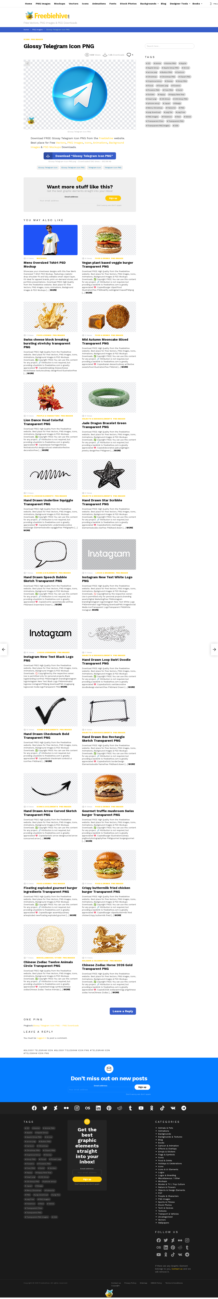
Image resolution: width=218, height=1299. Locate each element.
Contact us (177, 1269)
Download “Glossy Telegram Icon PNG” (84, 156)
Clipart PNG (185, 77)
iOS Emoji (165, 99)
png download (154, 112)
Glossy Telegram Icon (47, 168)
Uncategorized (165, 1217)
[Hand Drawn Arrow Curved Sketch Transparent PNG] (51, 788)
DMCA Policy (156, 1283)
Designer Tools (179, 3)
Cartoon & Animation (168, 1145)
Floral (150, 86)
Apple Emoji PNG (171, 68)
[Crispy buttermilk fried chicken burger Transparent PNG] (109, 865)
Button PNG (167, 72)
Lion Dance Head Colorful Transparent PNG (43, 422)
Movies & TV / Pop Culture (171, 1184)
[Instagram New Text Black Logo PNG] (51, 634)
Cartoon (180, 72)
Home (28, 3)
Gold (180, 90)
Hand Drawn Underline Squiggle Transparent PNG (48, 502)
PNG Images (43, 3)
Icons (85, 3)
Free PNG (168, 90)
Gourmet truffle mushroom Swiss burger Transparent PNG (108, 812)
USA (176, 126)
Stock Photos (128, 3)
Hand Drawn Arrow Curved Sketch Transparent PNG (50, 812)
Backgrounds (148, 3)
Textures (162, 1211)
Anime (158, 63)
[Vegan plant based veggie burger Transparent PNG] (109, 240)
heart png (152, 99)
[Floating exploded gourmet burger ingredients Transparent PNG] (51, 865)
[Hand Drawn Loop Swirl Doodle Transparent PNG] (109, 634)
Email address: (71, 197)
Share (27, 63)
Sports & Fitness (166, 1202)
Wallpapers (163, 1223)
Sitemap (143, 1283)
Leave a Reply (123, 1011)
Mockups (59, 3)
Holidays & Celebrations (95, 961)
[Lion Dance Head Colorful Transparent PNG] (51, 397)
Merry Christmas (155, 108)
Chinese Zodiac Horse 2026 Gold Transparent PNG (107, 967)
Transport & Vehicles (168, 1214)
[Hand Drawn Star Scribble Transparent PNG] (109, 474)
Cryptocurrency (154, 81)
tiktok (188, 117)
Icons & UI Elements (46, 573)
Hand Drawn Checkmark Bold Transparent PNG (46, 735)
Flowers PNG (153, 90)
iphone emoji (153, 103)
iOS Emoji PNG (181, 99)
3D (149, 63)
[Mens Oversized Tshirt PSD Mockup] (51, 240)
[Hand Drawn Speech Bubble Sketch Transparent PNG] (51, 554)
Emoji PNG (182, 81)
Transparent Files (155, 121)
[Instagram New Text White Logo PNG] (109, 554)
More (53, 290)
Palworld (171, 108)
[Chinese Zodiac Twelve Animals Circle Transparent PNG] (51, 939)
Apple (183, 63)
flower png (163, 86)
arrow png (152, 72)
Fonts (112, 3)
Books (196, 3)
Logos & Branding (105, 573)
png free (181, 112)
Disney (170, 81)
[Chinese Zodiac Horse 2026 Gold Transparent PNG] (109, 939)
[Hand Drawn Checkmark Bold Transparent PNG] (51, 711)
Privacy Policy (130, 1283)
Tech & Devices (165, 1208)
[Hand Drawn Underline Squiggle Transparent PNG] (51, 474)
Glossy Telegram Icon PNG (73, 168)
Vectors (73, 3)
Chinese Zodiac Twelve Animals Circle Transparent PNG (48, 964)
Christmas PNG (168, 77)
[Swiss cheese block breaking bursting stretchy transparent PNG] (51, 317)
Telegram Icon (94, 168)
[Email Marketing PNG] (3, 649)
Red (178, 117)
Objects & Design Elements (97, 419)
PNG (182, 108)
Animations (99, 3)
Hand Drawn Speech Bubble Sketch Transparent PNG (45, 579)
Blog (163, 3)
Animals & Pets (165, 1128)
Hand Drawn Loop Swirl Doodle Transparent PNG (106, 661)
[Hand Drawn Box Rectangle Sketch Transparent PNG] (109, 711)
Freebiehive (106, 138)
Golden (151, 94)
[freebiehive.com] (109, 1293)
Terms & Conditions (174, 1283)
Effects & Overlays (167, 1148)
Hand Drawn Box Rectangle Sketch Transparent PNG (103, 738)
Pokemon (167, 117)
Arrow (186, 68)
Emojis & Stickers (166, 1151)
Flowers (176, 86)
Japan (167, 103)
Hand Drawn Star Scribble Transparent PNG (102, 502)
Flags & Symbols (166, 1154)
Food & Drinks (102, 258)
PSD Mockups (52, 147)
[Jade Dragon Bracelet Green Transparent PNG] (109, 397)
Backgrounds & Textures (170, 1137)
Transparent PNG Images (159, 126)
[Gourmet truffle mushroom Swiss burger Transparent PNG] (109, 788)
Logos (161, 1172)
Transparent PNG (176, 121)
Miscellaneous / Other (49, 958)
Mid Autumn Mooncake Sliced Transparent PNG (105, 341)
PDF (160, 1193)
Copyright (115, 1286)
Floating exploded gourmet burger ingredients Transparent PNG (50, 889)
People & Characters (48, 416)
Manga (178, 103)
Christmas (152, 77)
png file (169, 112)
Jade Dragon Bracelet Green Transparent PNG (104, 425)
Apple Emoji (153, 68)
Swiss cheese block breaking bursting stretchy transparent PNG (47, 343)
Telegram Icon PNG (113, 168)
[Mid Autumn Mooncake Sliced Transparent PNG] (109, 317)
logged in (41, 1038)
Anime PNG (171, 63)
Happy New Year (177, 94)
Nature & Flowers (167, 1187)
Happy (162, 94)
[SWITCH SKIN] (211, 3)
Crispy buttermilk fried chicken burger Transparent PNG (106, 889)
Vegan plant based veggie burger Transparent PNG (107, 264)
